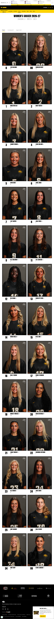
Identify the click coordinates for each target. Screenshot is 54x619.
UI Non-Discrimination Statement (8, 616)
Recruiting (10, 11)
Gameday (24, 11)
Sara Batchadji (32, 383)
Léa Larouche (31, 229)
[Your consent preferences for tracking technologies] (2, 617)
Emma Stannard (32, 344)
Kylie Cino (30, 306)
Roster (19, 11)
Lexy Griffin (6, 190)
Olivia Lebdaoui (32, 537)
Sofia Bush (5, 152)
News (31, 11)
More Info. (43, 616)
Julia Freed (31, 190)
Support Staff (19, 30)
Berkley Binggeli (7, 383)
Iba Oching (5, 267)
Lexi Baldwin (6, 36)
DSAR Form (28, 614)
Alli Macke (5, 460)
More (34, 11)
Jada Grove (31, 460)
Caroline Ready (32, 36)
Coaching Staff (11, 30)
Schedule (15, 11)
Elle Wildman (6, 229)
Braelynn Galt (6, 75)
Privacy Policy (4, 614)
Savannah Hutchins (33, 421)
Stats (28, 11)
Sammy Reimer (6, 113)
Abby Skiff (5, 537)
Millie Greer (31, 498)
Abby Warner (6, 498)
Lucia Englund (31, 113)
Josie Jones (31, 152)
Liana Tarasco (6, 421)
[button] (9, 2)
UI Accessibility (18, 616)
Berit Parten (31, 75)
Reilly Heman (6, 344)
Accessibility (24, 616)
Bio (24, 67)
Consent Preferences (12, 614)
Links (17, 4)
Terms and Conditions (21, 614)
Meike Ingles (6, 306)
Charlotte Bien (32, 267)
